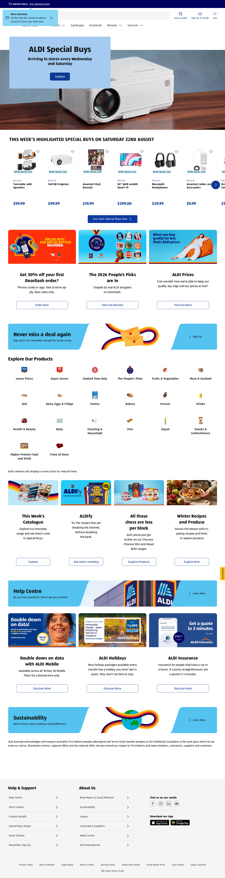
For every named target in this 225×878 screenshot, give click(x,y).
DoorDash (95, 26)
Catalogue (77, 26)
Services (133, 25)
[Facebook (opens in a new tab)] (152, 803)
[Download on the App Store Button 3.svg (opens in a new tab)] (159, 822)
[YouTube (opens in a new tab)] (176, 803)
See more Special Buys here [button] (110, 219)
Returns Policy (87, 864)
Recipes (112, 25)
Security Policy (108, 864)
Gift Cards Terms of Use (112, 871)
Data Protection (47, 864)
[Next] (215, 185)
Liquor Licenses (198, 864)
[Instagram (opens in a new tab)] (160, 803)
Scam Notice (178, 864)
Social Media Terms (156, 864)
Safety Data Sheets (131, 864)
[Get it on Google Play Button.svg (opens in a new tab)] (180, 822)
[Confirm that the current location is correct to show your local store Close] (51, 18)
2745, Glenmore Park (39, 3)
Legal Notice (67, 864)
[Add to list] (38, 151)
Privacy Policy (26, 864)
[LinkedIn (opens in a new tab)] (168, 803)
